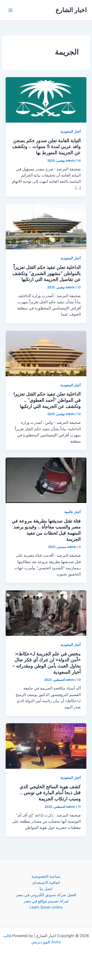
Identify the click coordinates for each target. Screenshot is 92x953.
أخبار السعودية (71, 131)
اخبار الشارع (71, 10)
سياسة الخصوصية (46, 876)
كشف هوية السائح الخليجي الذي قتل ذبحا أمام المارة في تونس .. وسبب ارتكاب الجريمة (50, 792)
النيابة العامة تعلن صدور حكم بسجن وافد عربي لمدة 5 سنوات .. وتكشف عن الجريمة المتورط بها (46, 146)
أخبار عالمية (72, 512)
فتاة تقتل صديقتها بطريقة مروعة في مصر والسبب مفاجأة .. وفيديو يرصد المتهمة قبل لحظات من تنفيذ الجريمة (46, 530)
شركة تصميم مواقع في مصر (46, 901)
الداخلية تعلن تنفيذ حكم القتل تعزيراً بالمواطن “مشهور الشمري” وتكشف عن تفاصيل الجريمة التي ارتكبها (47, 273)
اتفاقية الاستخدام (46, 882)
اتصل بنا (46, 888)
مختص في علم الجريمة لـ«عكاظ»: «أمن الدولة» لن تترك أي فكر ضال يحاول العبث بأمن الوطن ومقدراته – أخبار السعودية (47, 663)
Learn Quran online (46, 907)
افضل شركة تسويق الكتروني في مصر (46, 895)
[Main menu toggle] (10, 10)
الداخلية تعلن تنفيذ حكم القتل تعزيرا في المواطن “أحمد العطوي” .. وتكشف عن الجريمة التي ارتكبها (47, 400)
